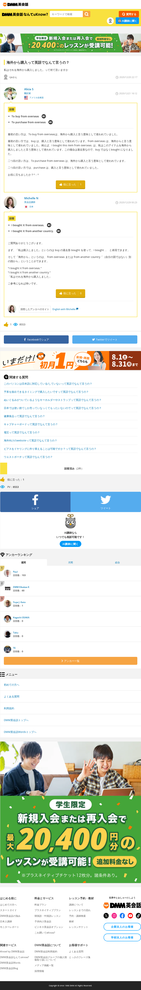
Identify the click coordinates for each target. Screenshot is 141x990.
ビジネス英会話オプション (49, 927)
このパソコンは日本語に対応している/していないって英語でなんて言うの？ (48, 383)
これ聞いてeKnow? (45, 932)
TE (14, 648)
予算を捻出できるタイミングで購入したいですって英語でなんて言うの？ (46, 391)
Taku (15, 632)
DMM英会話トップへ (16, 720)
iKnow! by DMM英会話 (12, 951)
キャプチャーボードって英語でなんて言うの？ (31, 424)
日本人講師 (6, 921)
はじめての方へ (8, 904)
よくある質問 (11, 696)
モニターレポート (9, 927)
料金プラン (40, 904)
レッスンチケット (78, 927)
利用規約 (9, 708)
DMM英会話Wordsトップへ (20, 732)
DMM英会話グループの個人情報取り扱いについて (51, 958)
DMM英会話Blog (9, 968)
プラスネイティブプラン (48, 910)
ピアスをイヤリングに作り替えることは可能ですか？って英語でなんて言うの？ (50, 448)
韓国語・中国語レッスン (48, 916)
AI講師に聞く (129, 21)
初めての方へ (11, 684)
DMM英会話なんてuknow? (14, 957)
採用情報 (39, 971)
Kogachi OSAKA (21, 617)
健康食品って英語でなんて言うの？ (24, 416)
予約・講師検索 (77, 916)
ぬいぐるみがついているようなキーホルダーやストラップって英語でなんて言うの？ (53, 400)
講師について (76, 904)
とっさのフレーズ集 (80, 957)
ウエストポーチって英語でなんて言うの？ (28, 457)
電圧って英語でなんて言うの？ (22, 432)
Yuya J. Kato (19, 602)
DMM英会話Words (10, 962)
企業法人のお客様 (122, 926)
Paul (15, 571)
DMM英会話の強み (10, 916)
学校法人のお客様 (122, 937)
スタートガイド (8, 910)
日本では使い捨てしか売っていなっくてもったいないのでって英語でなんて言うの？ (53, 408)
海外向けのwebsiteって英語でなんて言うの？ (30, 440)
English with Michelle (64, 309)
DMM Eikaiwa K (21, 587)
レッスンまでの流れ (80, 910)
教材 (71, 921)
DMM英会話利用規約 (46, 951)
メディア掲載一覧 (44, 965)
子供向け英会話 (43, 921)
